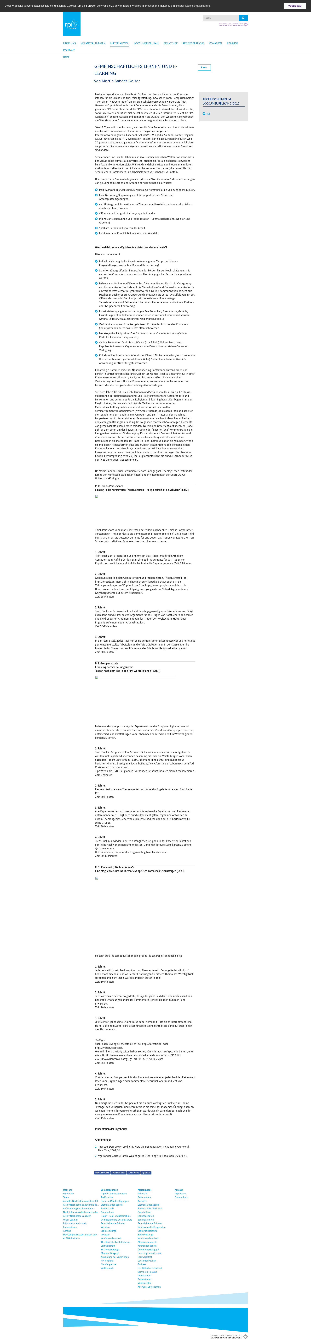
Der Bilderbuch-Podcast (150, 1268)
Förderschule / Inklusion (150, 1208)
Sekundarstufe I (102, 1173)
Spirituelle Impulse (147, 1272)
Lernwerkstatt (108, 1245)
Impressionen (70, 1227)
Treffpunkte (107, 1197)
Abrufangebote (108, 1264)
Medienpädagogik (110, 1253)
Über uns (69, 43)
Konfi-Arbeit (133, 1173)
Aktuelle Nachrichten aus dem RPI (80, 1201)
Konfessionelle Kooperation (152, 1227)
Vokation (215, 43)
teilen (204, 67)
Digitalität (146, 1173)
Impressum (180, 1193)
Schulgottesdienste (147, 1231)
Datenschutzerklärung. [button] (198, 5)
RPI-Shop (232, 43)
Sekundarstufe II (118, 1173)
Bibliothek (170, 43)
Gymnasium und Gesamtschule (116, 1219)
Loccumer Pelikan (146, 43)
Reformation (144, 1197)
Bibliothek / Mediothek (74, 1223)
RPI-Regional (107, 1260)
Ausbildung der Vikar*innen (115, 1257)
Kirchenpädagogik (110, 1249)
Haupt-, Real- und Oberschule (116, 1216)
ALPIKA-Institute (71, 1238)
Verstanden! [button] (295, 6)
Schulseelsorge (108, 1231)
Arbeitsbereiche (193, 43)
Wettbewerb (107, 1268)
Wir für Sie (68, 1193)
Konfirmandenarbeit (111, 1238)
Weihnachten (144, 1283)
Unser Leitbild (70, 1219)
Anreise (67, 1231)
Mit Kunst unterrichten (149, 1286)
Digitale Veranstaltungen (114, 1193)
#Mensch (142, 1193)
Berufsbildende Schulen (113, 1223)
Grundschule (107, 1212)
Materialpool (119, 43)
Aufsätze (142, 1201)
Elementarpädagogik (111, 1204)
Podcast (142, 1264)
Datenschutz (181, 1197)
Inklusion (105, 1234)
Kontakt (69, 50)
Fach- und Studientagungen (115, 1201)
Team (66, 1197)
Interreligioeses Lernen (149, 1253)
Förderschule (107, 1208)
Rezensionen (144, 1279)
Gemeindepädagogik (148, 1249)
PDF (208, 113)
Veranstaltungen (93, 43)
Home (66, 57)
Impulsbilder (144, 1275)
